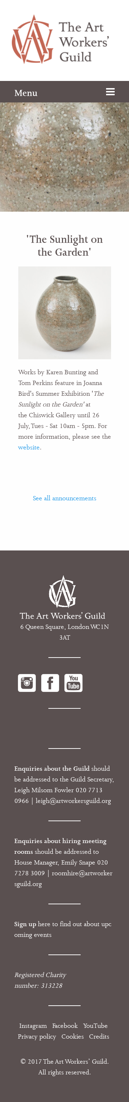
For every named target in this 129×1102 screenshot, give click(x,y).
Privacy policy (37, 1036)
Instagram (33, 1026)
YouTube (95, 1026)
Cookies (73, 1036)
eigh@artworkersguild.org (74, 801)
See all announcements (64, 498)
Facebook (65, 1026)
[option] (64, 146)
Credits (99, 1036)
